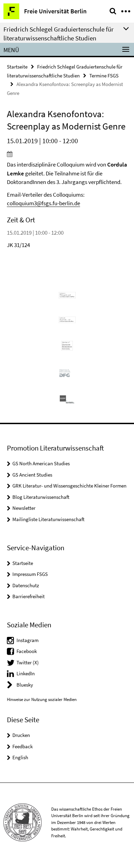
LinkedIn (25, 673)
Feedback (22, 746)
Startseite (17, 66)
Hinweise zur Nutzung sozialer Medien (42, 699)
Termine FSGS (104, 75)
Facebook (26, 651)
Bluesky (24, 684)
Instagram (27, 640)
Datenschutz (25, 585)
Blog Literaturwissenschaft (40, 497)
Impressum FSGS (30, 574)
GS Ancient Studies (32, 474)
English (20, 757)
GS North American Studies (41, 463)
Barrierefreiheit (28, 596)
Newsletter (23, 508)
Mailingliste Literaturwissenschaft (48, 519)
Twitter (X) (27, 662)
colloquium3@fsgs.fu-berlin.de (43, 203)
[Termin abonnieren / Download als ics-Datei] (67, 154)
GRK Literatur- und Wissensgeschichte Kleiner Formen (69, 485)
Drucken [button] (21, 735)
